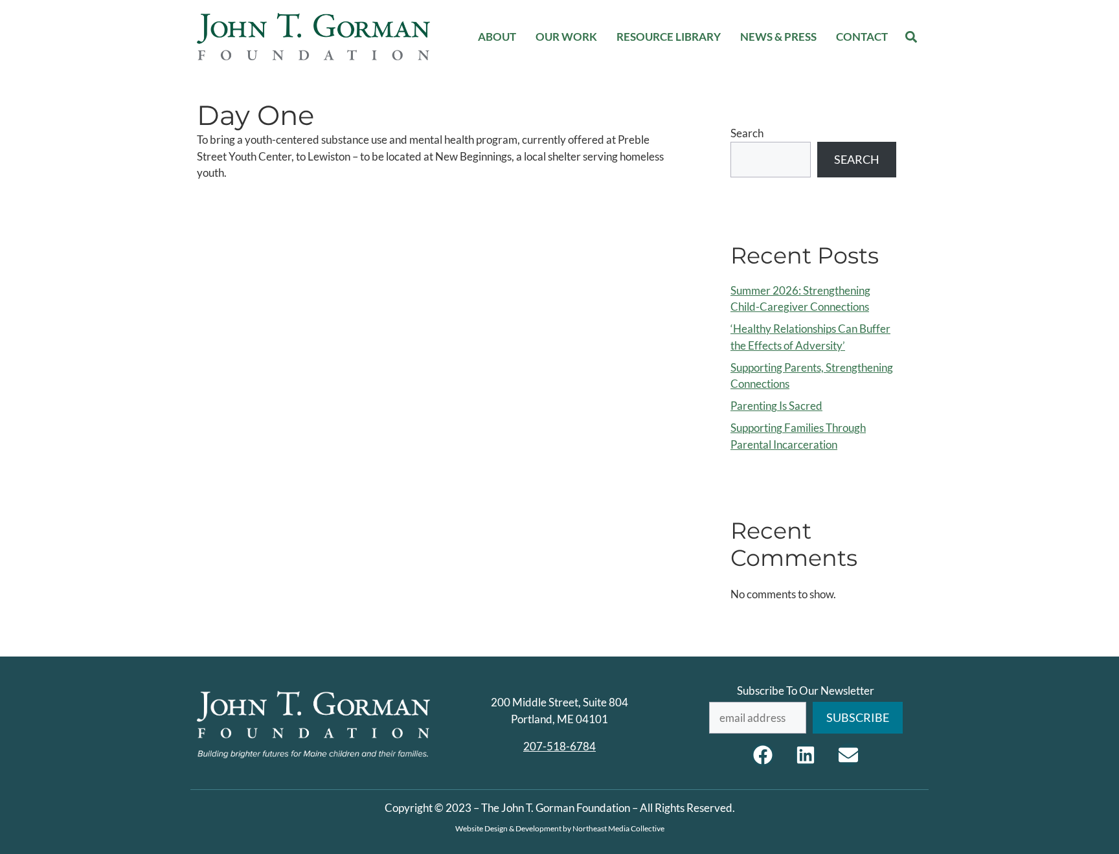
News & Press (778, 36)
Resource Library (668, 36)
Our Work (566, 36)
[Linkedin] (805, 755)
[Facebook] (762, 755)
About (497, 36)
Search (746, 133)
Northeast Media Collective (618, 828)
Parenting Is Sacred (776, 405)
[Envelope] (848, 755)
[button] (911, 36)
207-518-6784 (559, 746)
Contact (862, 36)
